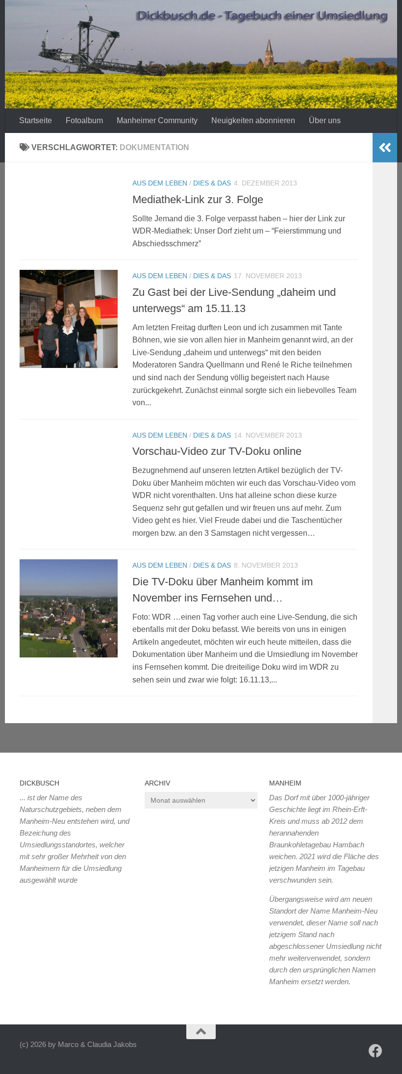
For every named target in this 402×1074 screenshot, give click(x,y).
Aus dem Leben (159, 183)
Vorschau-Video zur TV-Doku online (217, 451)
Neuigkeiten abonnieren (253, 120)
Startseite (35, 120)
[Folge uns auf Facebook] (375, 1051)
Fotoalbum (84, 120)
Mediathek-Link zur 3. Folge (197, 199)
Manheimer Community (157, 120)
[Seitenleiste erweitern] (385, 147)
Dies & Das (212, 183)
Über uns (325, 120)
